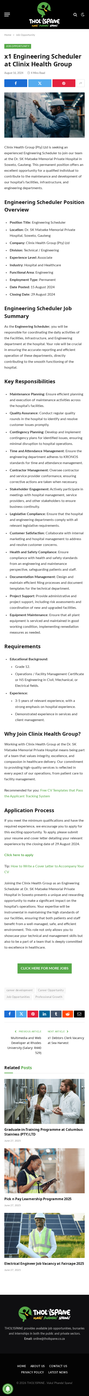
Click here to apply (18, 855)
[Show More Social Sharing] (80, 83)
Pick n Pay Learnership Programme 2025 (38, 1199)
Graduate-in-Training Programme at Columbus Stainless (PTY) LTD (43, 1132)
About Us (37, 1366)
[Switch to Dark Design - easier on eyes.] (82, 15)
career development (19, 990)
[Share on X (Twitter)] (39, 83)
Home (7, 35)
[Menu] (7, 14)
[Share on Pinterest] (63, 83)
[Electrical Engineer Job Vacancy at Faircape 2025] (44, 1235)
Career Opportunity (51, 990)
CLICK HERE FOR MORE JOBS (44, 968)
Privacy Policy (32, 1372)
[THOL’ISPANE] (44, 14)
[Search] (75, 14)
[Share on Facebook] (15, 83)
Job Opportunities (18, 997)
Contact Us (58, 1366)
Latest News (58, 1372)
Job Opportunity (25, 35)
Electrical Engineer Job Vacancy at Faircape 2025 (44, 1263)
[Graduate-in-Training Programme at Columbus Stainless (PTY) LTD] (44, 1101)
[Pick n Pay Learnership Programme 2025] (44, 1170)
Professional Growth (48, 997)
